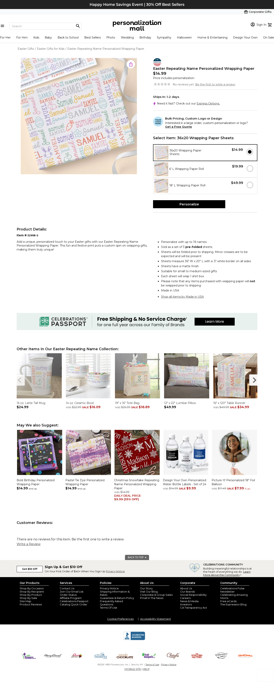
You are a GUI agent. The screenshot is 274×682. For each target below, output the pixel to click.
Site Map (25, 601)
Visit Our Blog (149, 591)
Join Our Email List (71, 591)
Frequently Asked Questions (111, 603)
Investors (186, 604)
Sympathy (164, 37)
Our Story (146, 588)
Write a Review (29, 544)
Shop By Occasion (32, 588)
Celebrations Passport (74, 601)
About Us (186, 588)
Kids (36, 37)
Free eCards (228, 601)
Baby (48, 37)
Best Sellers (92, 37)
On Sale (268, 37)
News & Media (189, 601)
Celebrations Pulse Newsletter (232, 590)
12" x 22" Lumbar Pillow (180, 403)
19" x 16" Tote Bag (127, 403)
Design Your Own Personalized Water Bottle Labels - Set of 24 (184, 482)
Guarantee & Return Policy (117, 598)
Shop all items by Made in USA (182, 296)
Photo (110, 37)
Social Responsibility (193, 594)
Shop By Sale (28, 598)
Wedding (127, 37)
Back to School (68, 37)
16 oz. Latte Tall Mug (31, 403)
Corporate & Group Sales (156, 594)
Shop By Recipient (32, 591)
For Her (5, 37)
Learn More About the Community (227, 573)
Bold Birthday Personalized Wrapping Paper (36, 482)
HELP (146, 669)
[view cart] (270, 24)
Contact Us (67, 588)
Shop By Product (31, 594)
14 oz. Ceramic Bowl (80, 403)
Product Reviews (31, 604)
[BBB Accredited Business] (134, 639)
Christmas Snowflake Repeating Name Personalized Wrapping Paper (136, 484)
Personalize (189, 204)
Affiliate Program (71, 598)
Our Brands (187, 591)
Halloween (184, 37)
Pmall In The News (151, 598)
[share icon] (131, 64)
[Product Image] (79, 116)
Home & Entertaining (212, 37)
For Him (22, 37)
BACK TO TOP (136, 557)
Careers (185, 598)
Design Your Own (245, 37)
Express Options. (208, 103)
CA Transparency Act (193, 607)
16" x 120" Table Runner (229, 403)
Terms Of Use (108, 607)
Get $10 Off (29, 568)
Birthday (145, 37)
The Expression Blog (233, 604)
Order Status (68, 594)
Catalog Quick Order (73, 604)
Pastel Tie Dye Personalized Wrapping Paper (85, 482)
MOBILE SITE (133, 669)
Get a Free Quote (178, 127)
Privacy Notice (115, 571)
